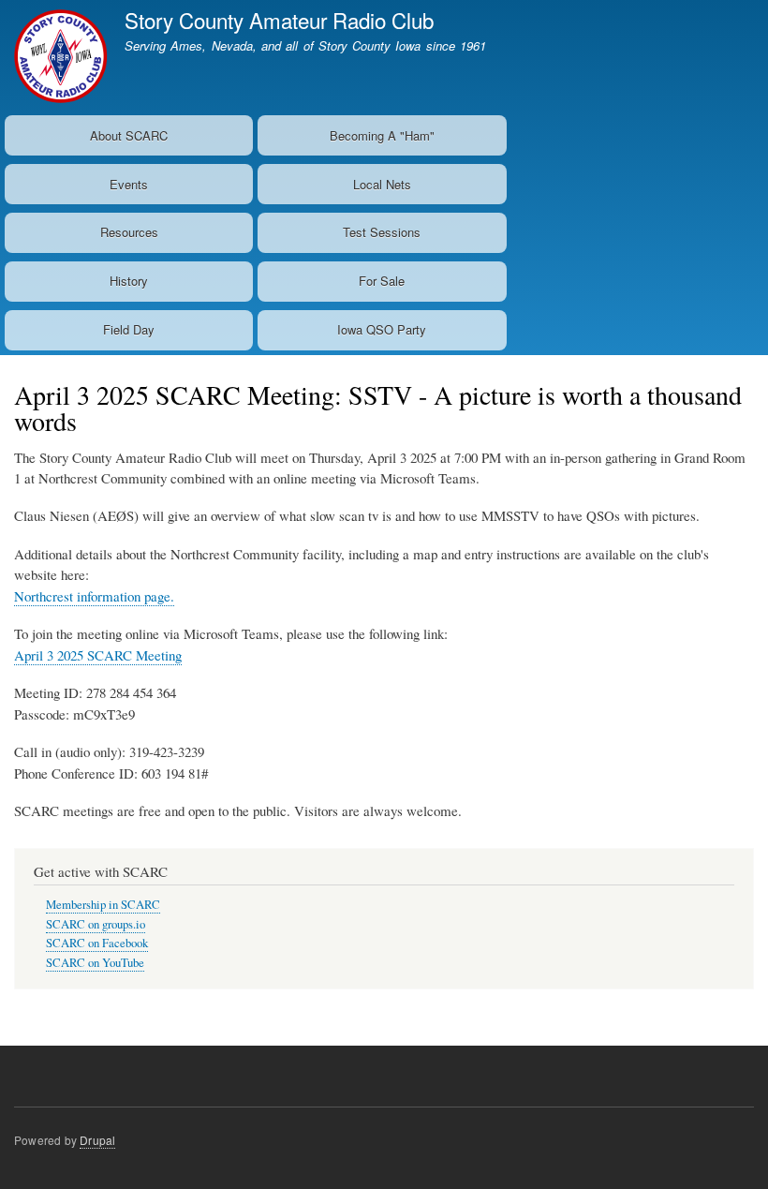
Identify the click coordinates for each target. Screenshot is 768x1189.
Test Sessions (382, 232)
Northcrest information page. (94, 596)
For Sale (382, 281)
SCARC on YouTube (95, 963)
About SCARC (129, 135)
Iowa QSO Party (381, 329)
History (129, 281)
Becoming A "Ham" (382, 135)
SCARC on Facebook (97, 943)
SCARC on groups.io (95, 924)
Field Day (129, 329)
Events (129, 184)
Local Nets (382, 184)
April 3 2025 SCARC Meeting (98, 655)
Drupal (97, 1140)
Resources (129, 232)
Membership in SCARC (103, 905)
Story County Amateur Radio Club (279, 20)
